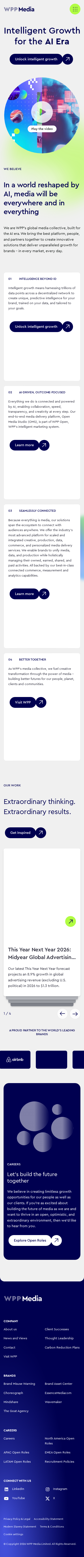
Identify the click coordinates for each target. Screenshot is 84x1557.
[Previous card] (62, 1013)
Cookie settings (13, 1534)
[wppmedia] (21, 9)
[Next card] (75, 1013)
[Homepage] (23, 1298)
